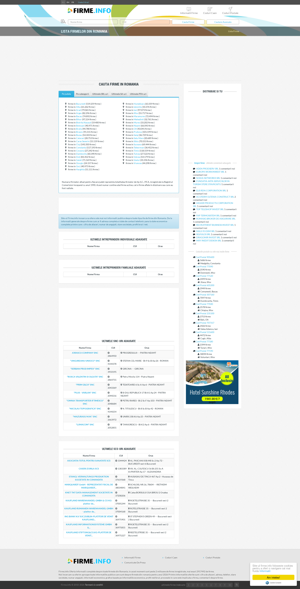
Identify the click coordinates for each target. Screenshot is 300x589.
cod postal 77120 (204, 275)
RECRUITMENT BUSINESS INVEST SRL (215, 225)
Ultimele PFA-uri (138, 94)
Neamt (137, 125)
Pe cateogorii (82, 94)
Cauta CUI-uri (83, 2)
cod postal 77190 (204, 351)
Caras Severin (82, 141)
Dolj (78, 157)
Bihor (79, 119)
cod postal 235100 (205, 313)
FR (73, 2)
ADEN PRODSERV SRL (207, 168)
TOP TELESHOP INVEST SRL (210, 209)
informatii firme (189, 12)
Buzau (79, 135)
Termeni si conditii (94, 584)
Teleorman (139, 147)
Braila (79, 128)
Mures (137, 122)
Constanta (81, 147)
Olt (135, 128)
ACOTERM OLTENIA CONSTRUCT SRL (215, 196)
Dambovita (81, 153)
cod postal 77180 (204, 341)
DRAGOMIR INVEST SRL (208, 237)
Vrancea (138, 163)
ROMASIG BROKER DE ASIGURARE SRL (215, 218)
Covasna (80, 150)
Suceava (138, 144)
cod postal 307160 (205, 294)
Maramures (139, 116)
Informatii (265, 571)
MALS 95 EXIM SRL (205, 231)
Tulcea (137, 153)
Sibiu (136, 141)
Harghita (80, 169)
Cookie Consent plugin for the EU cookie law (273, 582)
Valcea (137, 157)
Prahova (138, 132)
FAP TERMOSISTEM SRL (208, 215)
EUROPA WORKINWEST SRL (210, 171)
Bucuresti (80, 103)
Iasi (135, 110)
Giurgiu (79, 163)
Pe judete (66, 94)
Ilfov (136, 113)
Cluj (78, 144)
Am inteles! (273, 577)
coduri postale (230, 12)
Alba (78, 107)
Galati (79, 160)
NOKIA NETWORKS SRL (208, 178)
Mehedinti (139, 119)
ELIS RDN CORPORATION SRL (211, 190)
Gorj (78, 166)
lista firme (233, 31)
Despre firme (199, 163)
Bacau (79, 116)
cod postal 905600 (205, 257)
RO (63, 2)
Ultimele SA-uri (119, 94)
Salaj (136, 135)
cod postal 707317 (205, 322)
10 (230, 585)
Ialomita (138, 107)
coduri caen (210, 12)
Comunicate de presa (134, 562)
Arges (79, 113)
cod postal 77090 (204, 266)
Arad (78, 110)
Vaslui (137, 160)
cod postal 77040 (204, 304)
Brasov (79, 132)
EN (68, 2)
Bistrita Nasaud (83, 122)
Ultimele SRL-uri (100, 94)
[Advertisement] (150, 59)
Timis (136, 150)
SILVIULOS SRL (203, 234)
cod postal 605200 (205, 285)
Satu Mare (139, 138)
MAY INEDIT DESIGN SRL (209, 240)
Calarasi (80, 138)
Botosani (80, 125)
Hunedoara (139, 103)
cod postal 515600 (205, 332)
